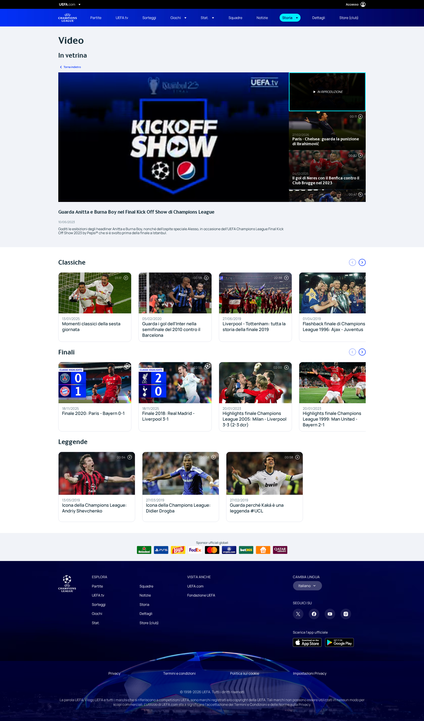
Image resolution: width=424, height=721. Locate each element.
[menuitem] (97, 17)
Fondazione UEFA (201, 595)
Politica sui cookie (244, 673)
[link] (95, 17)
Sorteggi (99, 604)
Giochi (97, 613)
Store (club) (149, 622)
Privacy (114, 673)
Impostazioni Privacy (309, 673)
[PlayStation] (161, 550)
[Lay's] (178, 550)
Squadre (146, 586)
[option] (327, 91)
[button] (178, 17)
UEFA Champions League (67, 17)
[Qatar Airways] (280, 550)
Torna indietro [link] (72, 67)
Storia (144, 604)
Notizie (145, 595)
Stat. (96, 622)
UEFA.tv (98, 595)
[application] (173, 137)
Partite (97, 586)
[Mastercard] (212, 550)
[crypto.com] (229, 550)
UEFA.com (195, 586)
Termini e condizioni (179, 673)
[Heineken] (144, 550)
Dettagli (146, 613)
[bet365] (246, 550)
